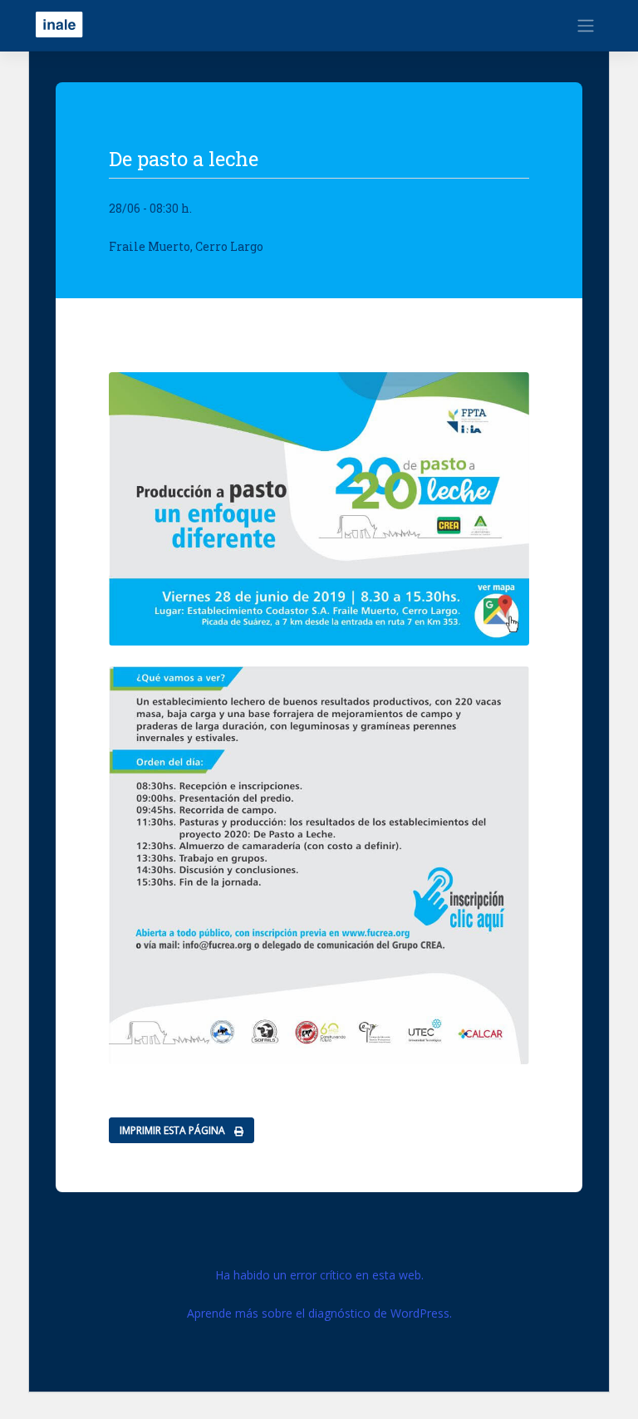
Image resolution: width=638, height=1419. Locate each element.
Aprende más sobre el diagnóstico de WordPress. (319, 1313)
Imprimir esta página (174, 1130)
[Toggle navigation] (586, 26)
